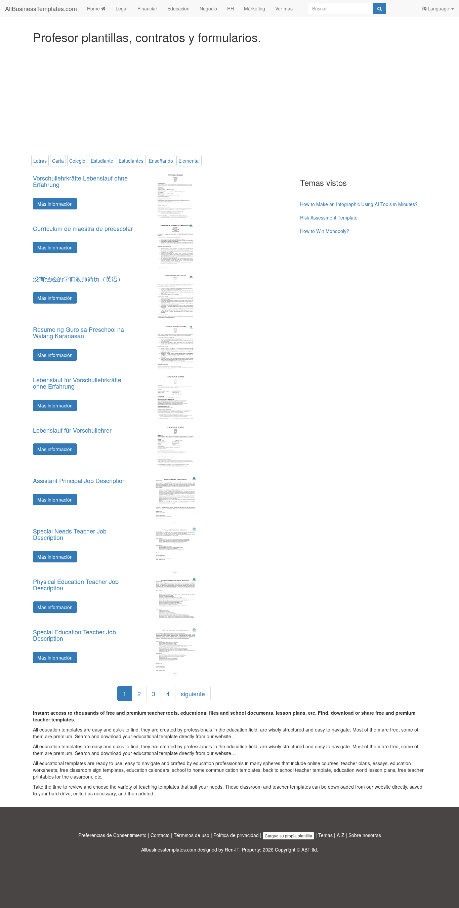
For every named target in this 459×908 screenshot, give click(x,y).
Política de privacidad (236, 835)
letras (40, 160)
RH (230, 8)
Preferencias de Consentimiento (112, 835)
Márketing (254, 8)
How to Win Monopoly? (324, 231)
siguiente (193, 693)
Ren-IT (232, 849)
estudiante (102, 160)
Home (94, 8)
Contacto (160, 835)
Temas (325, 835)
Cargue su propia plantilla (288, 835)
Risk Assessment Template (329, 217)
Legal (121, 8)
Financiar (147, 8)
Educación (178, 8)
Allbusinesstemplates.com (168, 849)
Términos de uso (191, 835)
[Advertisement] (229, 94)
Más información (55, 203)
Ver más (284, 8)
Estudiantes (131, 160)
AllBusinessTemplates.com (41, 8)
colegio (77, 160)
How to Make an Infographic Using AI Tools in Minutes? (359, 204)
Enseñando (161, 160)
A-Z (340, 835)
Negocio (208, 8)
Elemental (189, 160)
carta (58, 160)
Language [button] (438, 8)
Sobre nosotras (364, 835)
